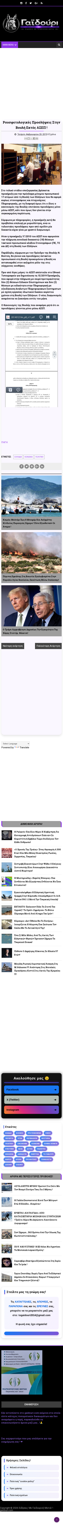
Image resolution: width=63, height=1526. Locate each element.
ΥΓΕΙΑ (20, 1138)
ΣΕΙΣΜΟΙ (19, 1165)
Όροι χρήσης (14, 1488)
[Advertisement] (31, 83)
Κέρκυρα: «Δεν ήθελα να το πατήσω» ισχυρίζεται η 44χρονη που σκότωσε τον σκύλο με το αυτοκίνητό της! (35, 924)
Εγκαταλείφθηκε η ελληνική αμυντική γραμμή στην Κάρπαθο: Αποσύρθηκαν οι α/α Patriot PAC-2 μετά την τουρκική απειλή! (37, 896)
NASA (20, 1149)
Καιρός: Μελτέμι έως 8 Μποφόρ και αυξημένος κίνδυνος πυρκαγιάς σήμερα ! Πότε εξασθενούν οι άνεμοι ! (29, 523)
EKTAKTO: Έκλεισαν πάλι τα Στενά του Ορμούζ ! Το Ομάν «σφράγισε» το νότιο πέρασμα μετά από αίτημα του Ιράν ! (34, 910)
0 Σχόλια (52, 134)
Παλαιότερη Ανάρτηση (48, 646)
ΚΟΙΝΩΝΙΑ (29, 457)
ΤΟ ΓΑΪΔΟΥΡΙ (48, 1154)
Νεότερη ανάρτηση (13, 646)
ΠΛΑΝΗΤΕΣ (41, 1149)
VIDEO (48, 1133)
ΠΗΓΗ (4, 442)
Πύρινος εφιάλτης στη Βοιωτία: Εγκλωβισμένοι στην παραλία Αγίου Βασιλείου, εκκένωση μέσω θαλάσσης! (31, 578)
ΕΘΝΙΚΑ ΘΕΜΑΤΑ (50, 1144)
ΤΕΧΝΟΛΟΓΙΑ (46, 1159)
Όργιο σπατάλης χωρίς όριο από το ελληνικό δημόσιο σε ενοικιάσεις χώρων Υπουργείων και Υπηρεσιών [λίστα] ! (37, 1277)
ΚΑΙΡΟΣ (8, 1159)
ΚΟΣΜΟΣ (19, 1133)
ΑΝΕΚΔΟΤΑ (22, 1154)
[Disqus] (31, 694)
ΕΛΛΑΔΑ (18, 457)
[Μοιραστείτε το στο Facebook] (34, 138)
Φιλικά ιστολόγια (17, 1467)
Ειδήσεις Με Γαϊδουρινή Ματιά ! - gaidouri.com (27, 1509)
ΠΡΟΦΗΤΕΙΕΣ (31, 1159)
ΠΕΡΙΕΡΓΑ (9, 1138)
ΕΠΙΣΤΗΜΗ (9, 1149)
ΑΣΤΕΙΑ (30, 1149)
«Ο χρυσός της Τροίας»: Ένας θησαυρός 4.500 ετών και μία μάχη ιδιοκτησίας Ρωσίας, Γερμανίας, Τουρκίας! (37, 853)
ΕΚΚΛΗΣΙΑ (9, 1154)
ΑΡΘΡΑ (18, 1159)
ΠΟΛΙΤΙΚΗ (39, 457)
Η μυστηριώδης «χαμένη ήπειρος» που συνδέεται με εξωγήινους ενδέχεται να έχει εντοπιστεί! (37, 881)
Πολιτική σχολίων (17, 1495)
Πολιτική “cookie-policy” (20, 1481)
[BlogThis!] (28, 138)
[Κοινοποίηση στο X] (31, 138)
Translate (24, 747)
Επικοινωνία (14, 1474)
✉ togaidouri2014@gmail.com (31, 1333)
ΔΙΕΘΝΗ (8, 1165)
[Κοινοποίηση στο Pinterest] (36, 138)
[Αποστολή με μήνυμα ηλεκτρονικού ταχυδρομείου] (25, 138)
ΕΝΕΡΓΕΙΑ (35, 1154)
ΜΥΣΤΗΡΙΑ (45, 1138)
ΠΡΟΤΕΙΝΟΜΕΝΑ (34, 1133)
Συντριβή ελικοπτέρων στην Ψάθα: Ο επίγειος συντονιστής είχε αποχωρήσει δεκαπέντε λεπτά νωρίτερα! (37, 867)
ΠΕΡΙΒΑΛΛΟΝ (32, 1138)
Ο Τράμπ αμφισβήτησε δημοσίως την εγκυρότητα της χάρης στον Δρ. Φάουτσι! (30, 631)
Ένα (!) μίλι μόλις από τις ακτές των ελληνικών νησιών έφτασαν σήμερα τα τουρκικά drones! (34, 939)
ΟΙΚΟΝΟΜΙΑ (22, 1144)
